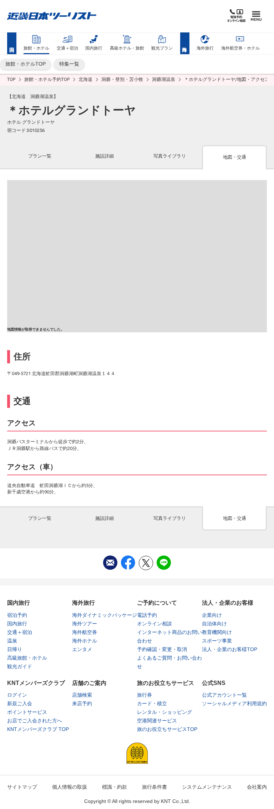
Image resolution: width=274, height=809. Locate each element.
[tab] (39, 156)
